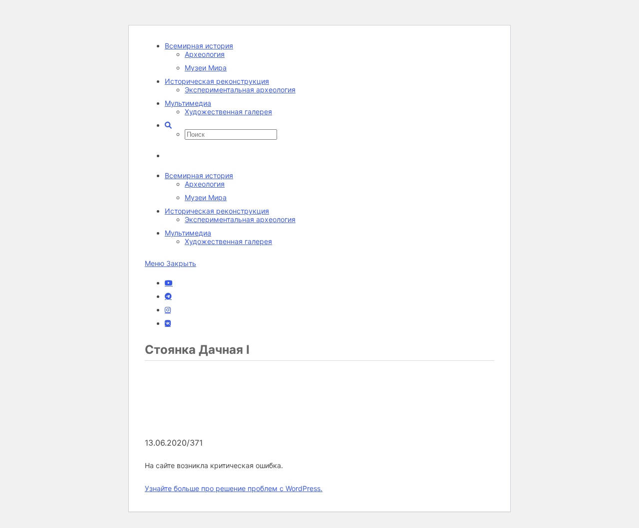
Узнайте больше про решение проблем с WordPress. (233, 488)
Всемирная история (199, 45)
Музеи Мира (206, 67)
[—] (220, 433)
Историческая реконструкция (217, 81)
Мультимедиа (188, 103)
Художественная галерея (228, 111)
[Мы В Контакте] (168, 323)
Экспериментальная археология (240, 89)
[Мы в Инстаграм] (168, 309)
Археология (205, 54)
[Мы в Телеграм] (168, 296)
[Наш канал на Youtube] (169, 282)
